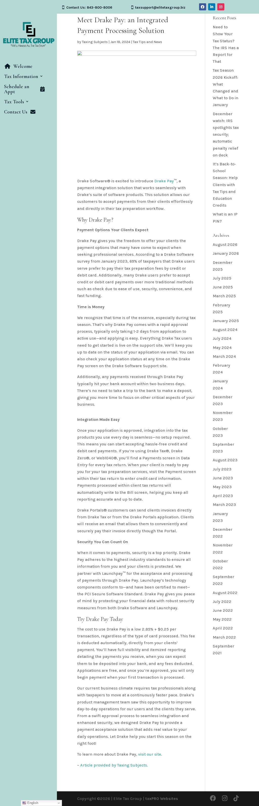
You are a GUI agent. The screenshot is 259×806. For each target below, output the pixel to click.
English (32, 803)
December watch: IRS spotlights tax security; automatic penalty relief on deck (226, 134)
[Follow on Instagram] (220, 6)
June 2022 (223, 610)
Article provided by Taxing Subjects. (114, 765)
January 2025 (226, 320)
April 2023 (223, 495)
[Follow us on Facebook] (213, 798)
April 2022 (223, 628)
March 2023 (224, 504)
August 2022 (225, 592)
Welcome (22, 66)
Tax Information (21, 77)
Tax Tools (14, 102)
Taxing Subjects (95, 42)
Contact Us (15, 112)
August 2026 (225, 244)
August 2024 (225, 329)
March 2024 (224, 356)
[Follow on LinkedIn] (211, 6)
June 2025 (223, 287)
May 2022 (222, 619)
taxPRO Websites (161, 798)
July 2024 (222, 338)
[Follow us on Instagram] (224, 798)
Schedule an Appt (16, 89)
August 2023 (225, 460)
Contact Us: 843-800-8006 (89, 7)
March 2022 (224, 637)
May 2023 (222, 486)
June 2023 (223, 478)
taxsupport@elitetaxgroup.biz (160, 7)
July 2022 (222, 601)
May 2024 (222, 347)
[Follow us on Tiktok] (236, 798)
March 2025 (224, 295)
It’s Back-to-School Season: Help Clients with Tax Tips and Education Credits (225, 185)
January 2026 (226, 253)
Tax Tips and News (147, 42)
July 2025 (222, 278)
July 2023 (222, 469)
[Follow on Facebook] (202, 6)
